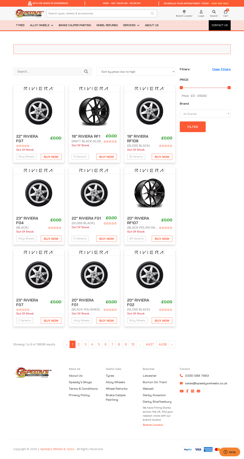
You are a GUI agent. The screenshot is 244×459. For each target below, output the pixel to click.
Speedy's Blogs (80, 382)
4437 (150, 344)
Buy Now (51, 157)
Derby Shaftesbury (157, 401)
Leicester (150, 375)
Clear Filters (221, 69)
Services (129, 25)
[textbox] (205, 114)
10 (133, 344)
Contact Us (220, 25)
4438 (163, 344)
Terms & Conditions (83, 388)
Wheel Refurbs (107, 25)
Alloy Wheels (39, 25)
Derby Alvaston (154, 395)
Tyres (20, 25)
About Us (152, 25)
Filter (193, 127)
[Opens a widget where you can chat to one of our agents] (229, 452)
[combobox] (205, 114)
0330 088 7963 (219, 3)
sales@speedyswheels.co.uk (206, 383)
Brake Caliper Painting (75, 25)
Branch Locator (153, 425)
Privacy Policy (79, 395)
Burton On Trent (155, 382)
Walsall (148, 388)
